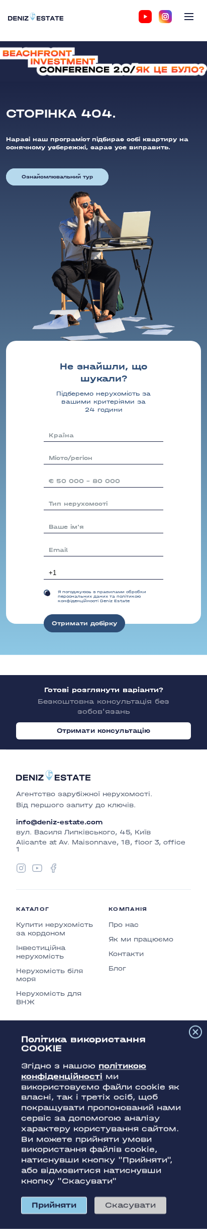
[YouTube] (145, 16)
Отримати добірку (84, 623)
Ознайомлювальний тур (57, 177)
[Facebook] (53, 868)
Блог (117, 968)
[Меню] (189, 17)
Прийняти (54, 1205)
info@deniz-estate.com (59, 822)
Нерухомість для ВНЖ (48, 998)
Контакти (126, 954)
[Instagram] (165, 16)
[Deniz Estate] (35, 16)
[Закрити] (195, 1031)
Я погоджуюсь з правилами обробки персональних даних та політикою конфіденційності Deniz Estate (102, 596)
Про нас (124, 924)
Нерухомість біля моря (49, 975)
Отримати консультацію (104, 730)
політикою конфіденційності (83, 1071)
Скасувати (130, 1205)
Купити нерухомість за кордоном (54, 929)
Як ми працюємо (141, 939)
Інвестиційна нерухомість (40, 952)
